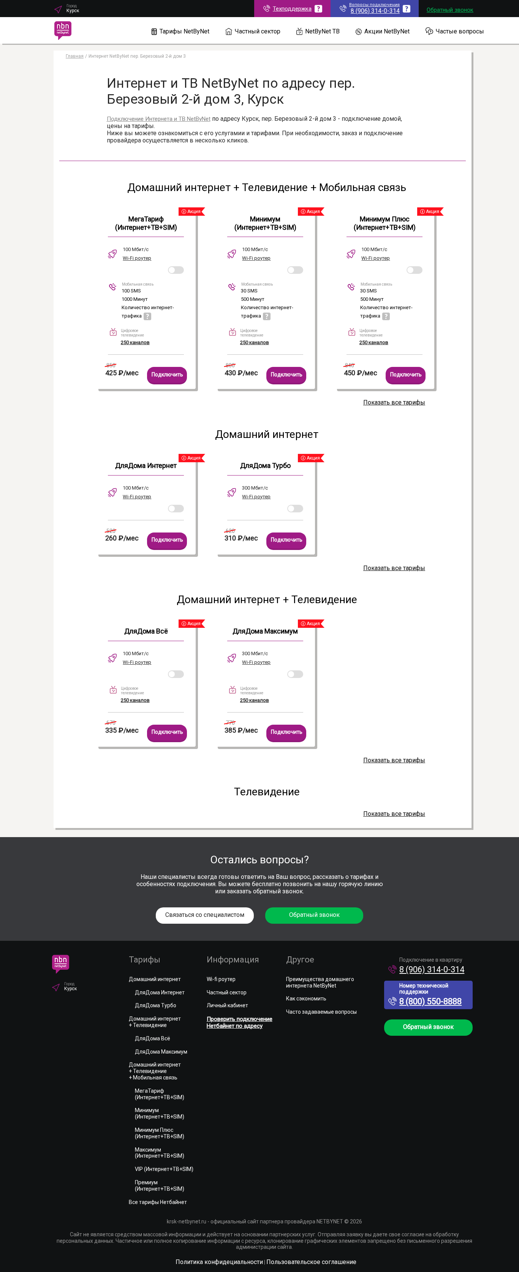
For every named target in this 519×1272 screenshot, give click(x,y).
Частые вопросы (460, 31)
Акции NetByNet (387, 31)
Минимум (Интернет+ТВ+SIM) (265, 223)
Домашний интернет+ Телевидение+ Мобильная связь (155, 1071)
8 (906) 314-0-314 (431, 969)
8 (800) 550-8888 (430, 1001)
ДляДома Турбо (265, 465)
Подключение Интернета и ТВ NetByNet (158, 118)
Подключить (167, 374)
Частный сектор (257, 31)
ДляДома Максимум (265, 631)
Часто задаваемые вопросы (321, 1012)
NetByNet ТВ (322, 31)
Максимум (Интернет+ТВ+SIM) (159, 1153)
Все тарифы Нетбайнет (158, 1202)
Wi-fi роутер (221, 979)
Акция (193, 211)
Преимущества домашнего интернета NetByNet (320, 982)
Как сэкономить (306, 998)
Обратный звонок (450, 9)
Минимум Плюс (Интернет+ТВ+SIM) (385, 223)
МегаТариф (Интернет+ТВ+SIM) (146, 223)
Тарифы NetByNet (184, 31)
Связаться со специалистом (204, 914)
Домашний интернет (155, 979)
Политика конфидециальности (219, 1262)
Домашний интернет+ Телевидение (155, 1022)
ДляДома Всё (146, 631)
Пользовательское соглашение (311, 1262)
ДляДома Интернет (146, 465)
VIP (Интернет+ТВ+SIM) (164, 1169)
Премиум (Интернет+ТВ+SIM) (159, 1185)
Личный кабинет (227, 1005)
